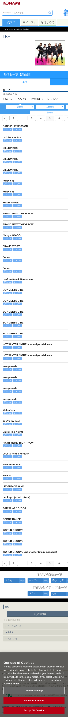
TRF (10, 29)
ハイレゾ (53, 99)
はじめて (49, 22)
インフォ (31, 22)
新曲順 (20, 107)
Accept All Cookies (34, 710)
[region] (34, 684)
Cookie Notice (11, 683)
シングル (22, 99)
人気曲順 (50, 107)
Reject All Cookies (34, 700)
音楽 (12, 22)
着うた (9, 99)
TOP (4, 29)
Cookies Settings (34, 690)
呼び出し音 (38, 99)
